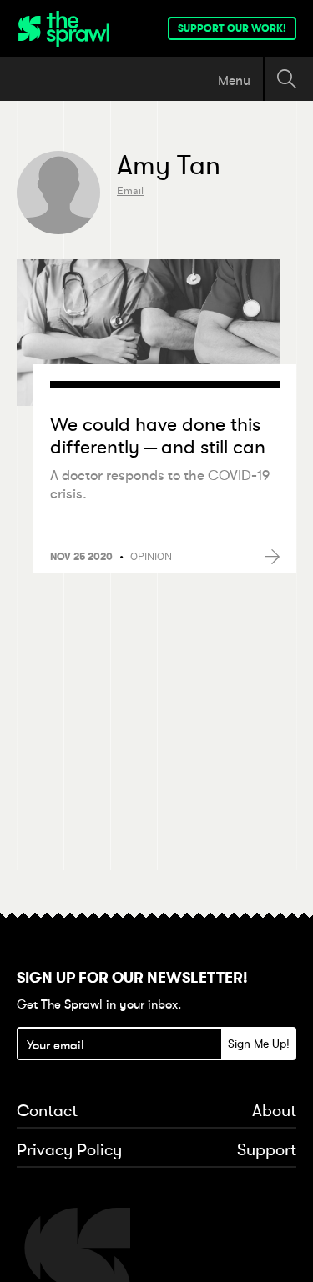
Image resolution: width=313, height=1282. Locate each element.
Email (130, 190)
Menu (234, 80)
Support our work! (232, 28)
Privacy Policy (69, 1150)
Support (266, 1150)
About (274, 1111)
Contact (47, 1111)
